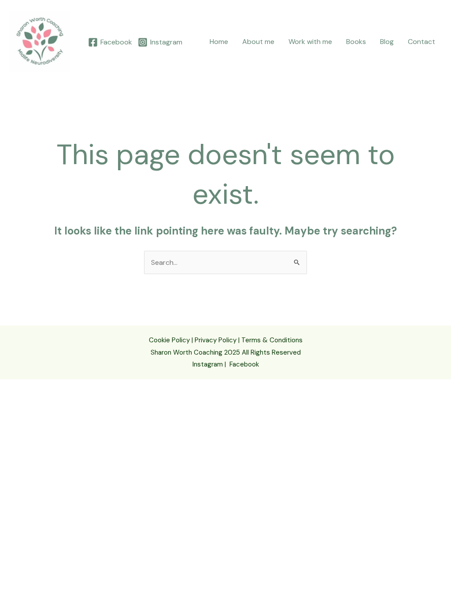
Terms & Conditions (272, 340)
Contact (421, 41)
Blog (387, 41)
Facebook (244, 364)
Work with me (310, 41)
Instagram (207, 364)
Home (219, 41)
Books (356, 41)
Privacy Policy (216, 340)
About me (258, 41)
